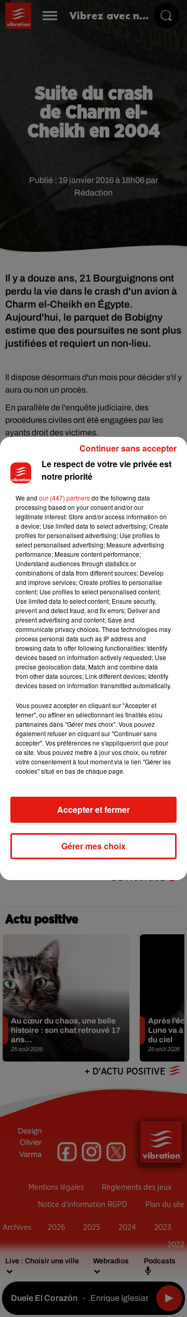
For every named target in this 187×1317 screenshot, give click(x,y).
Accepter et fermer (93, 809)
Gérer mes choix (93, 846)
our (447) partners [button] (64, 497)
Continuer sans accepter (128, 448)
